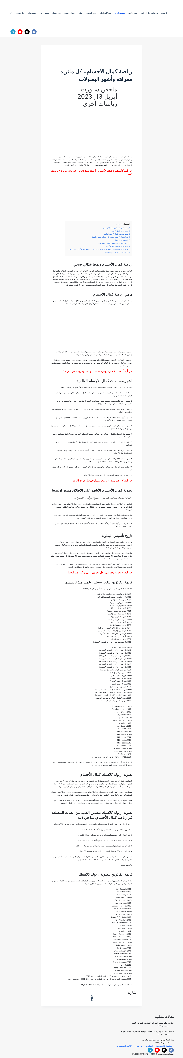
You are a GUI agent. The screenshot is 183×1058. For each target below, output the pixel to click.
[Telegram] (13, 31)
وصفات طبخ (32, 13)
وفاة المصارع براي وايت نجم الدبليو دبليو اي (158, 1040)
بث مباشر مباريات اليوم (149, 13)
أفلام (80, 13)
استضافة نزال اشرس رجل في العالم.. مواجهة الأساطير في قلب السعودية (147, 1031)
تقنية (47, 13)
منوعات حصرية (69, 13)
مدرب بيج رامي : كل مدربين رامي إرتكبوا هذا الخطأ (94, 572)
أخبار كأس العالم (105, 13)
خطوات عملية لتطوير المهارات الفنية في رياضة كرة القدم (153, 1023)
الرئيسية (164, 13)
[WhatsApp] (91, 1000)
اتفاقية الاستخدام (124, 1045)
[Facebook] (34, 31)
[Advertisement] (91, 133)
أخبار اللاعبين (132, 13)
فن (41, 13)
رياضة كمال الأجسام (125, 157)
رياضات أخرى (120, 13)
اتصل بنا (149, 1045)
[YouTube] (20, 31)
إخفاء (118, 224)
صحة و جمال (56, 13)
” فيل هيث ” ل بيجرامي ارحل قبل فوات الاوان (97, 480)
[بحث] (11, 13)
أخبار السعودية (91, 13)
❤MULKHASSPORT (140, 1054)
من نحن (138, 1045)
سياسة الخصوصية (164, 1045)
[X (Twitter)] (27, 31)
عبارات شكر (20, 13)
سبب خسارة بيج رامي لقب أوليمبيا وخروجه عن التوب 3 (92, 371)
